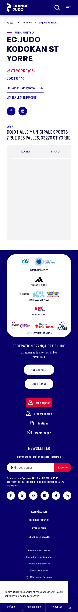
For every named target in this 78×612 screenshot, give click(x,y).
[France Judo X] (22, 494)
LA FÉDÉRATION (39, 511)
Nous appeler (39, 369)
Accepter (57, 606)
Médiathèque (43, 433)
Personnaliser (34, 606)
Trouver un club (43, 414)
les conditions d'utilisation (40, 481)
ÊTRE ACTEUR (39, 528)
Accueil (11, 23)
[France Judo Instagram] (45, 494)
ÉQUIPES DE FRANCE (39, 520)
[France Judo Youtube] (33, 494)
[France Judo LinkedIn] (67, 494)
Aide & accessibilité (39, 563)
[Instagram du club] (22, 111)
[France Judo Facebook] (11, 494)
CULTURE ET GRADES (39, 536)
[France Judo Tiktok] (56, 494)
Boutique (42, 423)
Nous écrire (39, 383)
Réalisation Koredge (41, 577)
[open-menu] (68, 7)
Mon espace (43, 403)
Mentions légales (39, 570)
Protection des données (39, 557)
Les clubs (27, 23)
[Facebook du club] (11, 111)
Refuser (11, 606)
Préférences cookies (39, 550)
